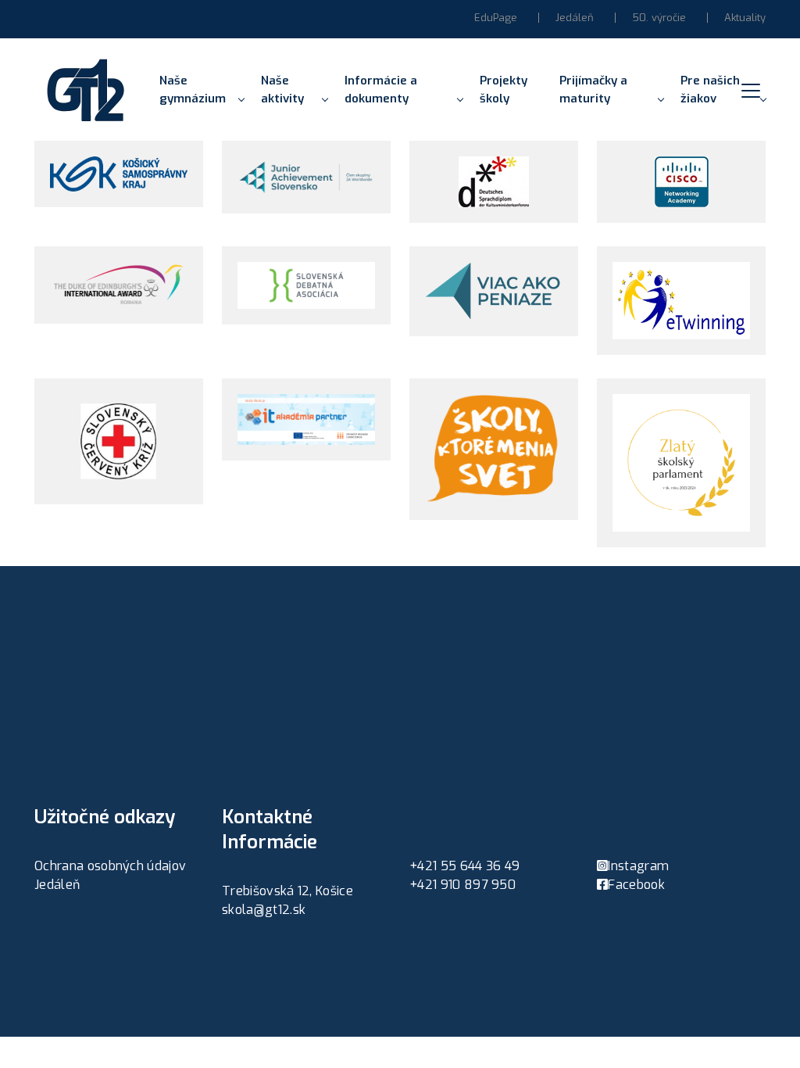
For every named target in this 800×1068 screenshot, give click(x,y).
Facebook (636, 884)
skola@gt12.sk (263, 909)
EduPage (495, 17)
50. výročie (659, 17)
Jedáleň (574, 17)
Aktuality (745, 17)
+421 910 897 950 (462, 884)
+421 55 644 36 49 (464, 866)
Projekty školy (503, 89)
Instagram (638, 866)
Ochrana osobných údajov (110, 866)
